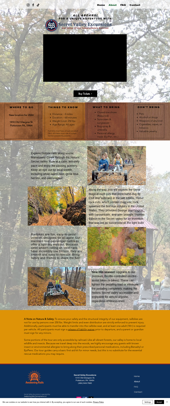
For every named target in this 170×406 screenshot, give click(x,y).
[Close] (167, 402)
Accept (159, 402)
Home (137, 376)
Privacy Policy (98, 402)
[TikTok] (38, 5)
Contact (138, 392)
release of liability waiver (81, 329)
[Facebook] (33, 5)
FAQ (136, 386)
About (137, 381)
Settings (147, 402)
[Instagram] (28, 5)
